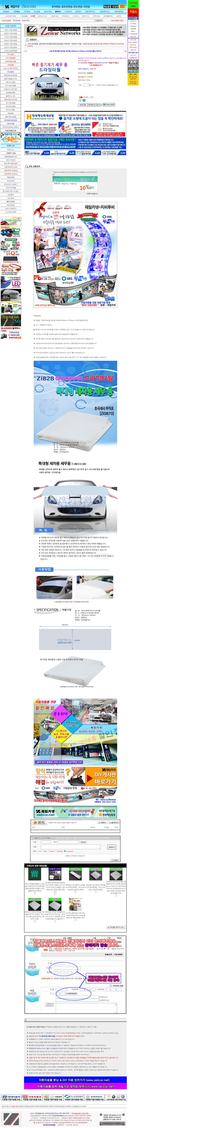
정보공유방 (11, 181)
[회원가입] (54, 16)
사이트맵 (83, 1106)
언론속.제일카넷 (49, 1106)
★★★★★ (69, 851)
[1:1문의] (76, 16)
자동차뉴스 (11, 150)
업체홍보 (11, 195)
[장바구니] (85, 16)
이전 (25, 51)
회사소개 (10, 1106)
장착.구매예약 (11, 160)
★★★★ (60, 851)
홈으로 (4, 1106)
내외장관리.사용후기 (11, 184)
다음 (125, 51)
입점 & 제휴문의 (10, 208)
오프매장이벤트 (10, 212)
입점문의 (65, 1118)
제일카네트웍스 (66, 1106)
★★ (45, 851)
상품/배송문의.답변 (10, 167)
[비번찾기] (65, 16)
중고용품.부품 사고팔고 (11, 191)
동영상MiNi (31, 1106)
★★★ (52, 851)
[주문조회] (96, 16)
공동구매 (23, 1106)
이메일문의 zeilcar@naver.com (50, 1118)
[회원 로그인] (42, 16)
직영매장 (58, 1106)
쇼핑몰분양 (76, 1106)
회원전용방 (11, 205)
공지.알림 (10, 198)
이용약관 (61, 1125)
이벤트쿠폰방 (39, 1106)
